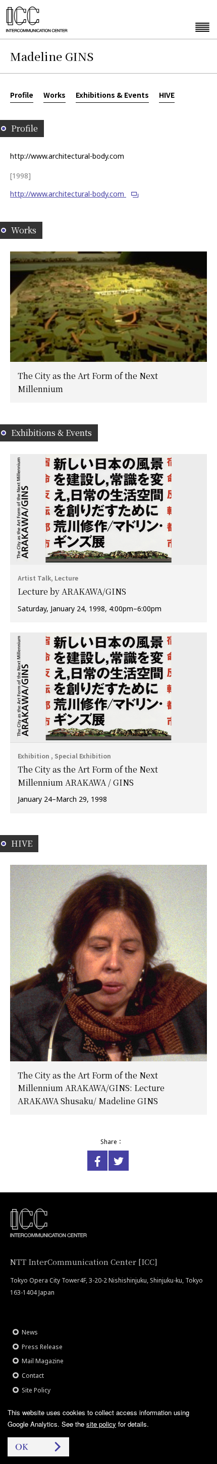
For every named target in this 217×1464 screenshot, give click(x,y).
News (30, 1332)
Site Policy (36, 1390)
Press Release (42, 1347)
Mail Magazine (43, 1361)
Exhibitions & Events (112, 95)
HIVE (167, 95)
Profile (21, 95)
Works (54, 95)
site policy (101, 1424)
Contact (33, 1375)
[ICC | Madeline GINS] (97, 1161)
